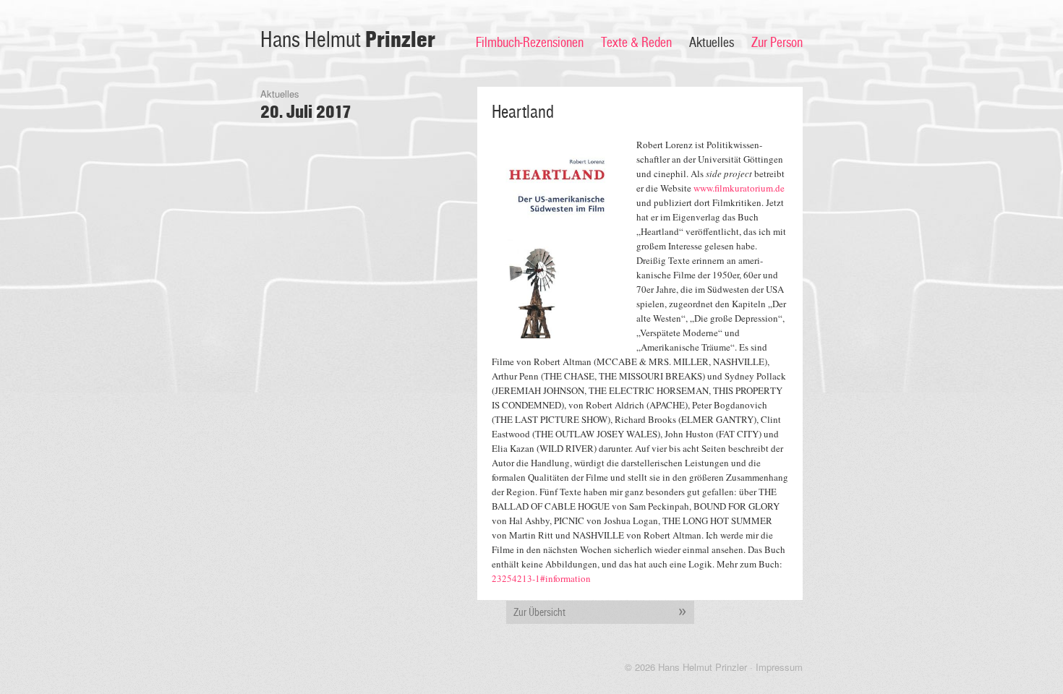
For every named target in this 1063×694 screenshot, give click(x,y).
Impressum (779, 667)
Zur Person (777, 43)
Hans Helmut (347, 40)
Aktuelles (711, 43)
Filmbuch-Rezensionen (530, 43)
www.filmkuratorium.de (739, 187)
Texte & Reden (636, 43)
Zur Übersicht (539, 612)
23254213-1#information (541, 578)
